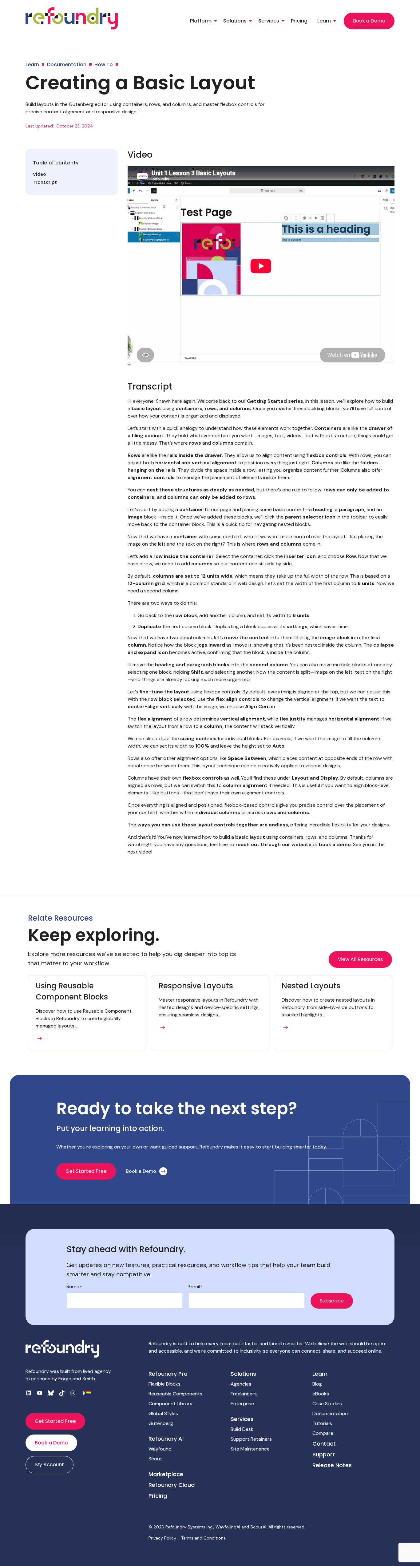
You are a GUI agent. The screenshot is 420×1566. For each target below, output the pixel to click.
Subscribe (332, 1300)
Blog (317, 1384)
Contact (324, 1443)
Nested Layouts (311, 986)
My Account (49, 1464)
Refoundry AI (166, 1439)
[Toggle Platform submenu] (215, 21)
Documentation (330, 1413)
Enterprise (242, 1403)
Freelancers (244, 1393)
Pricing (299, 20)
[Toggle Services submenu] (283, 21)
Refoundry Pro (168, 1374)
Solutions (235, 20)
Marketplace (166, 1474)
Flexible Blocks (164, 1384)
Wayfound (160, 1449)
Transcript (45, 182)
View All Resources (360, 959)
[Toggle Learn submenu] (334, 21)
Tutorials (322, 1423)
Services (268, 20)
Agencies (241, 1384)
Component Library (170, 1403)
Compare (322, 1433)
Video (39, 174)
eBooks (320, 1393)
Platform (201, 20)
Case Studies (327, 1403)
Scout (155, 1458)
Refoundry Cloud (172, 1485)
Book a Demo (369, 20)
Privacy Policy (162, 1538)
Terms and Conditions (203, 1538)
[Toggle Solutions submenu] (250, 21)
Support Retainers (251, 1439)
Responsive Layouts (196, 986)
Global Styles (163, 1413)
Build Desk (242, 1429)
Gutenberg (161, 1423)
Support (323, 1454)
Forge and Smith (76, 1378)
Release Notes (332, 1465)
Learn (324, 20)
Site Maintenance (250, 1449)
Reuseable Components (175, 1393)
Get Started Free (86, 1171)
